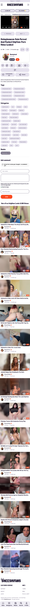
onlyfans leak (5, 124)
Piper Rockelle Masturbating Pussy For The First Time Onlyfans (15, 249)
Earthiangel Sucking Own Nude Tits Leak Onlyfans (15, 397)
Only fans (4, 117)
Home (2, 14)
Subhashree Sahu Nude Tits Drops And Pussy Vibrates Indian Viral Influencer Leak (15, 224)
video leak (4, 145)
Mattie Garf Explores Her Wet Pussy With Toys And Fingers (15, 323)
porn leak (14, 124)
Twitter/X (18, 1)
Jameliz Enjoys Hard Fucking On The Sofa (12, 372)
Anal (25, 106)
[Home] (15, 5)
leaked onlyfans (5, 114)
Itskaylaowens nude (6, 95)
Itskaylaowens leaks (6, 92)
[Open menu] (28, 5)
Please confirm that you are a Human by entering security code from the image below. (15, 184)
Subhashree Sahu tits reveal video (11, 347)
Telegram (12, 1)
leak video (24, 135)
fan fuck (14, 142)
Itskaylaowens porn (23, 99)
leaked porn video (6, 131)
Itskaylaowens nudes (19, 95)
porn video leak (23, 124)
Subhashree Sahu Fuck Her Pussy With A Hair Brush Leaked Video (15, 274)
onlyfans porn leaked (14, 138)
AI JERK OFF (7, 10)
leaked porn (15, 114)
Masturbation (23, 142)
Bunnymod (13, 54)
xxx (13, 106)
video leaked (24, 114)
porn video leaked (6, 135)
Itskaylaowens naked (19, 92)
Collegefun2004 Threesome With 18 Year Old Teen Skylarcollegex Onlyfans (15, 470)
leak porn (13, 128)
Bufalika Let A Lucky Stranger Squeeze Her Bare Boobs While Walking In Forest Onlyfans (15, 446)
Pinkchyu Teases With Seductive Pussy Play (13, 421)
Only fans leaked (13, 117)
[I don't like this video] (27, 49)
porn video (16, 135)
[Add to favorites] (3, 65)
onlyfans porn (8, 14)
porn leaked (4, 128)
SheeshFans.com (7, 599)
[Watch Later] (7, 65)
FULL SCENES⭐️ (22, 10)
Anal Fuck (4, 110)
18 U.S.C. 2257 (25, 594)
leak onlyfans (16, 131)
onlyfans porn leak (6, 121)
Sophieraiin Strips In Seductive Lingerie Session (14, 519)
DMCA (23, 591)
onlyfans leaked (22, 128)
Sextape (19, 106)
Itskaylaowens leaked (19, 88)
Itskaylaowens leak (6, 88)
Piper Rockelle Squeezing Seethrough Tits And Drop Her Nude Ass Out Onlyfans (15, 569)
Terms (24, 589)
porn (17, 145)
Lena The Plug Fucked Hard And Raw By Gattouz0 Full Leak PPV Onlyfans (15, 544)
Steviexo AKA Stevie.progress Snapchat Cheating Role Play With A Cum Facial (15, 495)
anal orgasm (13, 110)
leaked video (16, 121)
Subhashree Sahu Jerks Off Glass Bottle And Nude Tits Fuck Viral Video (15, 298)
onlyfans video (5, 142)
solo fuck (4, 138)
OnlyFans (21, 110)
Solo (11, 145)
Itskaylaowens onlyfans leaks (8, 99)
